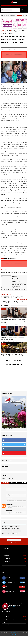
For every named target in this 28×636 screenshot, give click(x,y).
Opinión (5, 622)
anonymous (9, 504)
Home (2, 30)
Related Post (5, 305)
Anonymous (9, 487)
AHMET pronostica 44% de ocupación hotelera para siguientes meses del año (12, 355)
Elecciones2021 (6, 531)
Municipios (6, 558)
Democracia (15, 528)
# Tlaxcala (13, 258)
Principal (15, 15)
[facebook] (11, 543)
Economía (4, 343)
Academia (6, 616)
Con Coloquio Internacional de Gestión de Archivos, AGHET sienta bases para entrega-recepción (13, 321)
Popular (14, 482)
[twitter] (14, 543)
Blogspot (14, 634)
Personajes (5, 533)
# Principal (7, 258)
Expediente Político (9, 567)
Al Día (4, 526)
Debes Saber (6, 528)
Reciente (23, 482)
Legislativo (16, 531)
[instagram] (16, 543)
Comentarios (5, 483)
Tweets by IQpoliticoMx (7, 478)
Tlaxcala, (16, 49)
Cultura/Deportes (13, 526)
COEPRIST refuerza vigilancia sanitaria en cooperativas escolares (13, 338)
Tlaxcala (13, 30)
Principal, (11, 49)
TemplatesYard (15, 632)
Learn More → (12, 606)
